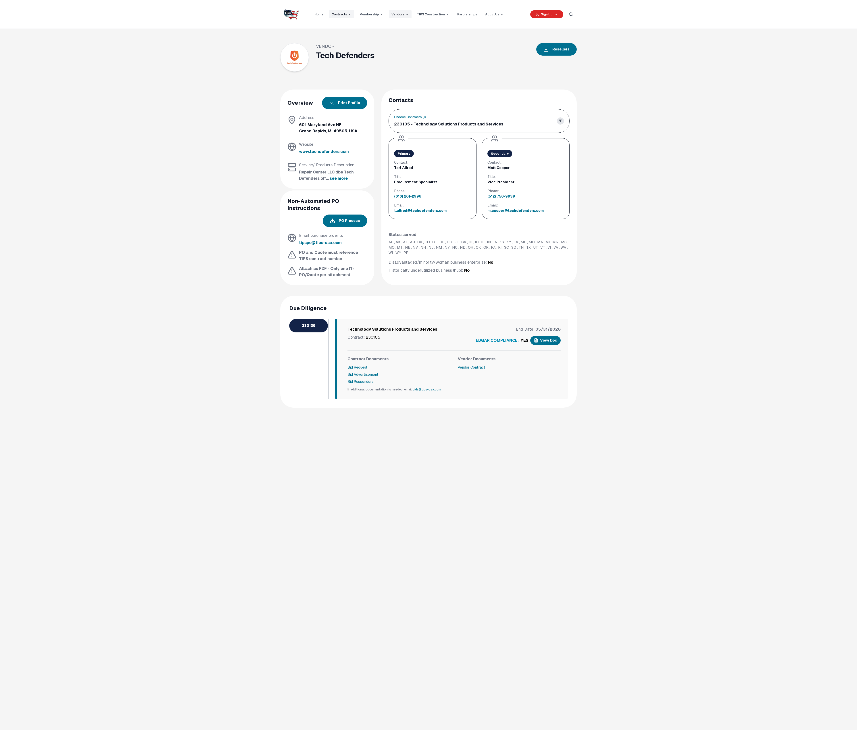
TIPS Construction (431, 14)
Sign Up (547, 14)
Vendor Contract (471, 367)
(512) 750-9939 (501, 196)
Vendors (397, 14)
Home (319, 14)
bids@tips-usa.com (427, 389)
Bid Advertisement (362, 374)
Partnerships (467, 14)
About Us (492, 14)
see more (339, 178)
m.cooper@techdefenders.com (515, 211)
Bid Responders (360, 382)
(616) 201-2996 (407, 196)
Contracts (339, 14)
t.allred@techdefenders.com (420, 211)
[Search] (571, 14)
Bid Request (357, 367)
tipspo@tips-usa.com (320, 242)
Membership (369, 14)
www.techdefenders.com (324, 151)
